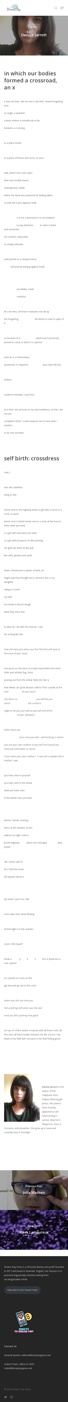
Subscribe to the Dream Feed (22, 1289)
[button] (62, 8)
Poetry (33, 26)
